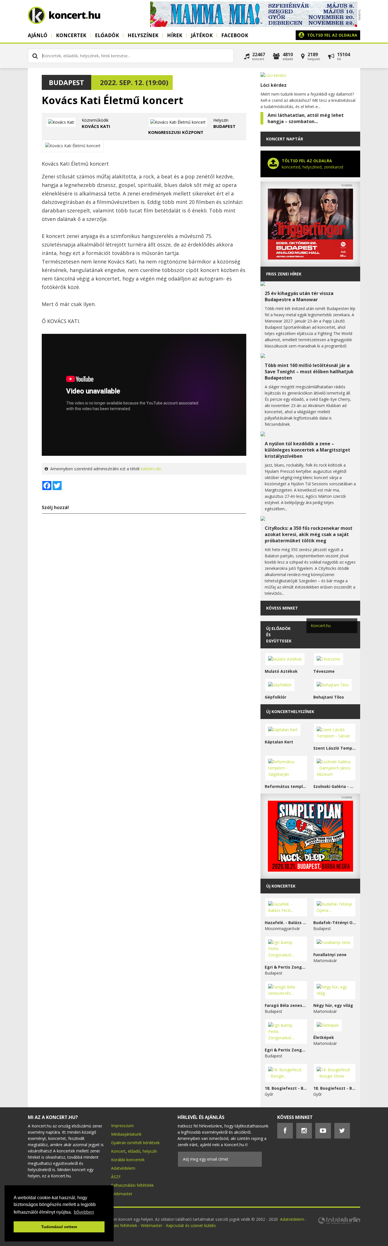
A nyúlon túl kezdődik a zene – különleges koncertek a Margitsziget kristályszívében (307, 449)
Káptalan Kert (279, 742)
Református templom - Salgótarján (286, 786)
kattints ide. (151, 468)
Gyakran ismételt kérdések (135, 1142)
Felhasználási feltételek (132, 1185)
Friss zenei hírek (283, 274)
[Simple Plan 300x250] (310, 870)
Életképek (323, 1037)
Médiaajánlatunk (126, 1134)
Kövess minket (282, 608)
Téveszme (324, 671)
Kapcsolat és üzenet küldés (191, 1225)
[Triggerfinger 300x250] (310, 258)
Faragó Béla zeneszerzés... (286, 1005)
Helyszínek (143, 35)
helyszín (150, 1151)
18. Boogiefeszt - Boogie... (286, 1088)
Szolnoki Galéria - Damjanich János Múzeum (334, 786)
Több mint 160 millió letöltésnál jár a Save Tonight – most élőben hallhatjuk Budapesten (309, 371)
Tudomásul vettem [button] (59, 1226)
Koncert (118, 1151)
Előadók (107, 35)
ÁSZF (116, 1176)
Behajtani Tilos (328, 697)
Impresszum (122, 1125)
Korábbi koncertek (128, 1159)
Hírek (174, 35)
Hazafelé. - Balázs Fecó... (286, 922)
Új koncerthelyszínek (290, 711)
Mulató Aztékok (281, 671)
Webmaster (121, 1193)
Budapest (66, 82)
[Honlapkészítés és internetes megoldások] (339, 1223)
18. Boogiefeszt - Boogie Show (334, 1088)
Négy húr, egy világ (333, 1005)
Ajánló (37, 35)
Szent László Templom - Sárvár (334, 748)
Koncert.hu (321, 625)
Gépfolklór (275, 697)
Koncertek (71, 35)
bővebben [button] (84, 1212)
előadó (134, 1151)
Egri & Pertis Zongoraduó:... (286, 967)
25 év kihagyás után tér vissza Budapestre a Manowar (299, 296)
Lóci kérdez (273, 85)
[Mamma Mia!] (253, 25)
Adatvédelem (123, 1168)
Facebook (234, 35)
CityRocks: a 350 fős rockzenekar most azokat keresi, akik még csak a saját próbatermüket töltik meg (308, 534)
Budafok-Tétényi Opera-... (334, 922)
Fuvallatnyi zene (330, 954)
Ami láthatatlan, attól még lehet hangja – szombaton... (306, 118)
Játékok (202, 35)
